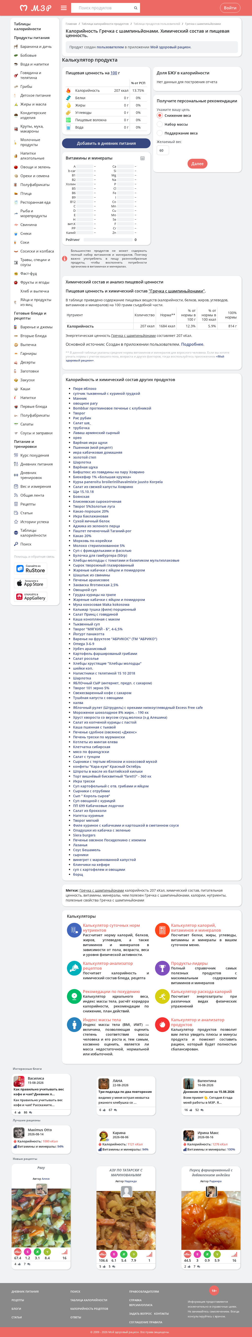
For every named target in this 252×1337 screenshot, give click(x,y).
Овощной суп (85, 589)
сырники (80, 854)
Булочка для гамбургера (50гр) (100, 555)
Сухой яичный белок (91, 521)
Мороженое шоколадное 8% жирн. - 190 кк (111, 712)
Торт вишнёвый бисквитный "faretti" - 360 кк (112, 776)
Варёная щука (85, 467)
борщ (78, 874)
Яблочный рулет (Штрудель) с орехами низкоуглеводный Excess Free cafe (138, 707)
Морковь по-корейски (92, 540)
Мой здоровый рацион (170, 47)
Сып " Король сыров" (91, 796)
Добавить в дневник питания (106, 143)
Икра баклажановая (90, 516)
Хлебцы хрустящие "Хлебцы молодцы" (107, 663)
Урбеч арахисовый (89, 648)
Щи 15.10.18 (83, 491)
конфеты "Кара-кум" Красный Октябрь (107, 766)
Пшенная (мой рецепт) (92, 447)
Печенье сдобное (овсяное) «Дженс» (105, 732)
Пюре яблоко (84, 388)
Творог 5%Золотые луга (94, 506)
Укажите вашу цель (173, 109)
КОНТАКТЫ (161, 1313)
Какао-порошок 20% (91, 511)
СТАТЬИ (17, 1317)
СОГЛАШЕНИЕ (138, 1322)
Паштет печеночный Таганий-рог (102, 531)
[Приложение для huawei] (35, 597)
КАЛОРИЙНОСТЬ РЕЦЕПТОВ (89, 1309)
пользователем (110, 47)
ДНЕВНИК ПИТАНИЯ (25, 1291)
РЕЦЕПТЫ (18, 1300)
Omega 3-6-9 (83, 643)
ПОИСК (75, 1291)
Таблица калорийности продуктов (105, 24)
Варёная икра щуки (90, 442)
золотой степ (84, 457)
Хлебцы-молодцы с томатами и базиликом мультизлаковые (126, 560)
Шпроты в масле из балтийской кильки (107, 771)
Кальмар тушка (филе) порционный (104, 609)
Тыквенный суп (86, 624)
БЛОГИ (16, 1309)
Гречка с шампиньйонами (203, 24)
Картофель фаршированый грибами (105, 653)
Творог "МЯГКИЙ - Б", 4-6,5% (98, 629)
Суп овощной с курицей (94, 800)
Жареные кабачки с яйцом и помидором (109, 570)
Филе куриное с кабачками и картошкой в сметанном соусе (126, 825)
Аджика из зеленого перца (96, 526)
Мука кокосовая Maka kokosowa (101, 604)
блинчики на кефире (91, 864)
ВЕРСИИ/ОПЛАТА (140, 1305)
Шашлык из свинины (91, 575)
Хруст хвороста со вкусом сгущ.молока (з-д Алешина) (120, 717)
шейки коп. (83, 668)
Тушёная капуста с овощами (98, 697)
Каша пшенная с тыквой (94, 727)
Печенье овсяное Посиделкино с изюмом (109, 840)
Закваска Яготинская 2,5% (95, 584)
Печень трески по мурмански (99, 737)
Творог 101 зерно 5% (91, 688)
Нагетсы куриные (88, 815)
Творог (79, 413)
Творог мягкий (86, 820)
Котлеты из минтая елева (95, 742)
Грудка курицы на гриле (94, 594)
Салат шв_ (82, 423)
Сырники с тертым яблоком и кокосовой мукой (115, 761)
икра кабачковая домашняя (97, 452)
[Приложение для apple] (35, 583)
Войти (230, 8)
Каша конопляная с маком (96, 619)
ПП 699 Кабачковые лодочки (98, 805)
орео (77, 437)
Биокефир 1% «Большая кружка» (102, 477)
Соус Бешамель (86, 849)
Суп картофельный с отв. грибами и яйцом (111, 786)
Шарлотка (82, 462)
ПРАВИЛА (155, 1322)
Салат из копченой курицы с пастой (104, 722)
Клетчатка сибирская (91, 746)
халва (78, 702)
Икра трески (84, 781)
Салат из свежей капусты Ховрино (103, 486)
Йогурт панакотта (88, 634)
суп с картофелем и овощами (99, 869)
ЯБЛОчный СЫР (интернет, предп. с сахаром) (112, 683)
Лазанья (80, 845)
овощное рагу (85, 403)
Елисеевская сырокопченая (97, 501)
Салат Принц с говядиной (95, 614)
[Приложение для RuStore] (35, 569)
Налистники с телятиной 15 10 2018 (104, 673)
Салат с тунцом (86, 756)
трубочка (81, 427)
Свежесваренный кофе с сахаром (102, 692)
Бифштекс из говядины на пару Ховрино (108, 472)
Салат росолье (86, 658)
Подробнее (192, 344)
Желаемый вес (169, 142)
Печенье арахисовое (91, 580)
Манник (80, 398)
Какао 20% (82, 535)
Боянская (81, 496)
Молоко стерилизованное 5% (99, 545)
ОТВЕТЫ (75, 1317)
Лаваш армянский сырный (96, 432)
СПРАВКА (135, 1300)
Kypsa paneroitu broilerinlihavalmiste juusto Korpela (118, 481)
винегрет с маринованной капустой (104, 859)
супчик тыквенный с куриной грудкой (106, 393)
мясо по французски (91, 751)
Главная (71, 24)
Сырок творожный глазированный (103, 565)
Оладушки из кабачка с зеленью (101, 830)
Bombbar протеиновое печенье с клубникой (112, 408)
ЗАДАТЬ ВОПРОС (140, 1313)
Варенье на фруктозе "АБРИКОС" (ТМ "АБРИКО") (115, 638)
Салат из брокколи (89, 810)
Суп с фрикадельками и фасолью (102, 550)
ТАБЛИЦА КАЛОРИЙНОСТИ (88, 1300)
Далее (197, 163)
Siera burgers (84, 835)
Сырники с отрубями (91, 791)
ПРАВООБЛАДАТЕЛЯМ (144, 1291)
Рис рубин (82, 418)
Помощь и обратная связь (34, 556)
